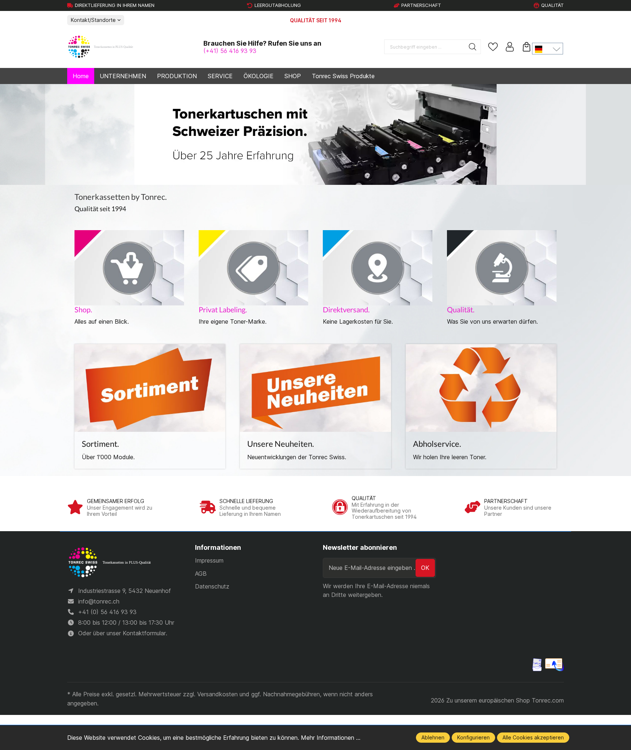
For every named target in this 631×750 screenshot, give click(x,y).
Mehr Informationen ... (330, 737)
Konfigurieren (473, 737)
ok (425, 567)
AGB (201, 573)
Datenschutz (212, 586)
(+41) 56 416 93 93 (229, 50)
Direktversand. (346, 309)
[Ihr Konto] (510, 47)
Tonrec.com (548, 700)
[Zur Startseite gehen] (103, 47)
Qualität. (460, 309)
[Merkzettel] (493, 47)
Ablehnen (432, 737)
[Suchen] (472, 46)
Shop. (83, 309)
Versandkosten (217, 694)
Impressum (209, 560)
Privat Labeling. (223, 309)
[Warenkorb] (526, 47)
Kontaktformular (144, 633)
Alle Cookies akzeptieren (533, 737)
